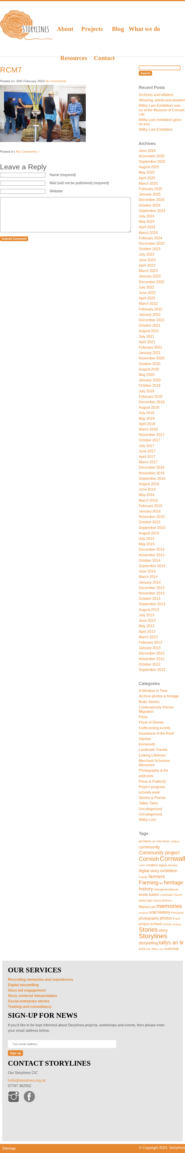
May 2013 (147, 626)
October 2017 (149, 440)
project (144, 924)
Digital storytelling (23, 985)
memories (169, 906)
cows (142, 865)
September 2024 (152, 211)
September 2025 (152, 161)
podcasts (146, 776)
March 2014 (148, 577)
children (175, 841)
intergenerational (166, 889)
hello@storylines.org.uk (27, 1080)
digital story (149, 871)
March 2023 (148, 271)
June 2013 (147, 620)
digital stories (168, 865)
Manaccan (147, 907)
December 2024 (151, 200)
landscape (145, 900)
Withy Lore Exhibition (156, 129)
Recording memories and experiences (40, 979)
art (153, 841)
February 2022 (150, 309)
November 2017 (151, 435)
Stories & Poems (152, 798)
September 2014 (152, 566)
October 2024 (149, 205)
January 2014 (150, 582)
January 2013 (150, 648)
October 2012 (149, 664)
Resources (73, 58)
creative (152, 865)
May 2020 (147, 375)
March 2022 (148, 303)
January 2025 (150, 194)
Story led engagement (27, 990)
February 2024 (150, 238)
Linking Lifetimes (152, 755)
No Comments (56, 81)
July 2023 (146, 254)
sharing (177, 924)
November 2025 (151, 156)
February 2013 (150, 642)
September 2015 (152, 528)
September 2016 (152, 478)
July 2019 (146, 391)
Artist (159, 841)
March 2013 (148, 637)
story (163, 930)
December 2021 (151, 320)
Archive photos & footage (159, 696)
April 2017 (147, 457)
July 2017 (146, 446)
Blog (118, 29)
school (156, 924)
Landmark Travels (153, 750)
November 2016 (151, 473)
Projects (92, 29)
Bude (166, 841)
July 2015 (146, 538)
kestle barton (149, 895)
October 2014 (149, 560)
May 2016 (147, 495)
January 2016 (150, 511)
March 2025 (148, 183)
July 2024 (146, 216)
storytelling (148, 943)
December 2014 (151, 549)
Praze (176, 918)
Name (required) (63, 175)
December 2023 (151, 243)
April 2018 (147, 424)
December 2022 (151, 282)
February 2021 (150, 347)
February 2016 (150, 506)
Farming (148, 882)
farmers (156, 876)
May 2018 (147, 418)
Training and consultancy (29, 1007)
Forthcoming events (154, 728)
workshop (171, 948)
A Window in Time (153, 691)
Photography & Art (153, 770)
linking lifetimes (162, 900)
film (161, 883)
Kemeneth (147, 744)
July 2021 (146, 336)
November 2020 (151, 358)
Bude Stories (149, 702)
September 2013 (152, 604)
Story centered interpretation (32, 996)
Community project (159, 852)
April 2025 (147, 178)
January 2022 (150, 315)
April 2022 (147, 298)
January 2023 (150, 276)
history (146, 888)
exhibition (168, 870)
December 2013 (151, 588)
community (149, 846)
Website (56, 191)
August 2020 (149, 369)
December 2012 (151, 653)
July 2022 (146, 287)
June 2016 (147, 489)
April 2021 (147, 342)
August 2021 (149, 331)
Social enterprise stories (28, 1001)
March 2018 (148, 429)
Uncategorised (150, 809)
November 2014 (151, 555)
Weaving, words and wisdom (162, 100)
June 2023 (147, 260)
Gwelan (145, 739)
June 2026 (147, 151)
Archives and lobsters (156, 95)
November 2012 (151, 659)
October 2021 (149, 325)
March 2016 (148, 500)
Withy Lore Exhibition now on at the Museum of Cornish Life (162, 110)
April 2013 (147, 632)
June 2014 (147, 571)
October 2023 (149, 249)
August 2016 (149, 484)
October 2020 (149, 364)
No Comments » (27, 151)
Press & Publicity (152, 781)
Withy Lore (147, 820)
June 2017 (147, 451)
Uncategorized (150, 814)
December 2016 (151, 467)
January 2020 (150, 380)
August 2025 (149, 167)
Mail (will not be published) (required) (79, 183)
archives (145, 841)
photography (149, 918)
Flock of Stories (151, 722)
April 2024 (147, 227)
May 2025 (147, 172)
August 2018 (149, 407)
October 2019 (149, 385)
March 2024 (148, 233)
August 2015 (149, 533)
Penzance (177, 912)
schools (167, 924)
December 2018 (151, 402)
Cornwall (172, 858)
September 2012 (152, 670)
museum (143, 912)
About (65, 29)
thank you (145, 948)
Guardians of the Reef (156, 733)
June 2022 (147, 293)
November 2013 (151, 593)
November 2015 (151, 517)
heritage (173, 882)
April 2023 (147, 265)
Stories (148, 929)
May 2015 (147, 544)
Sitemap (9, 1148)
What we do (144, 29)
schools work (149, 792)
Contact (104, 58)
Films (143, 717)
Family (143, 877)
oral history (159, 912)
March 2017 (148, 462)
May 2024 (147, 222)
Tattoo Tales (148, 803)
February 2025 (150, 189)
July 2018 (146, 413)
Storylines (153, 936)
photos (166, 918)
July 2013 (146, 615)
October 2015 (149, 522)
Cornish (149, 859)
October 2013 (149, 599)
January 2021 (150, 353)
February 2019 (150, 396)
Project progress (152, 787)
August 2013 (149, 610)
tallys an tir (171, 943)
